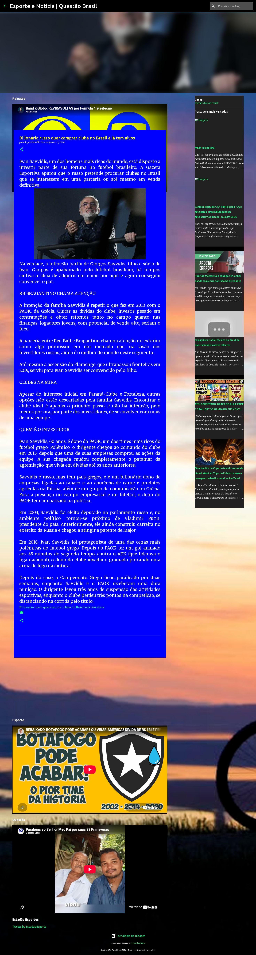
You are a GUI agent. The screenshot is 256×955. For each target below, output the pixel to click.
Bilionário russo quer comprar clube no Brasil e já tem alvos (61, 607)
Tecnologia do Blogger (130, 935)
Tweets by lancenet (206, 103)
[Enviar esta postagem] (21, 613)
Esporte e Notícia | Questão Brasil (53, 6)
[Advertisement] (89, 687)
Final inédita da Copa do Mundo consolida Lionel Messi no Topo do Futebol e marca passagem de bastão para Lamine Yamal (219, 473)
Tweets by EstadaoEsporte (29, 926)
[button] (21, 149)
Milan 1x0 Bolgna (205, 147)
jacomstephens (138, 943)
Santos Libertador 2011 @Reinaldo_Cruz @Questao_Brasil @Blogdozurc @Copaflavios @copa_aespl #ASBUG (218, 211)
